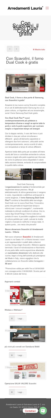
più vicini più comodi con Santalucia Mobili (22, 346)
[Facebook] (25, 413)
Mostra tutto (40, 49)
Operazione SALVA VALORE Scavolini (20, 383)
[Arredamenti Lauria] (25, 7)
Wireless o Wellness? (13, 309)
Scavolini (27, 236)
